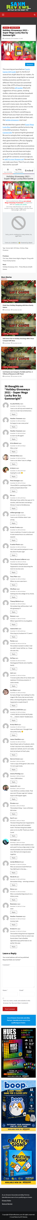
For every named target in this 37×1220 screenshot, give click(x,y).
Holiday (22, 248)
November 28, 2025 (17, 310)
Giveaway (6, 27)
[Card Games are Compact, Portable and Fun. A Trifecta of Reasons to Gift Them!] (18, 358)
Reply (13, 414)
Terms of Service (7, 1204)
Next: (17, 267)
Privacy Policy (6, 1200)
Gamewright (7, 132)
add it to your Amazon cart (14, 159)
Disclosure (30, 64)
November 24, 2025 (17, 376)
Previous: (18, 258)
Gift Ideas (16, 248)
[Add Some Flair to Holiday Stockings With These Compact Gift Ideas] (18, 325)
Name (5, 990)
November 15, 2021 (18, 38)
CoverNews (14, 1217)
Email (21, 990)
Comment (6, 965)
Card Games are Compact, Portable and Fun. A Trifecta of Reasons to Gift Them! (18, 373)
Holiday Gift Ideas (14, 27)
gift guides (19, 88)
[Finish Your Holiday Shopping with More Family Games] (18, 291)
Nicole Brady (7, 38)
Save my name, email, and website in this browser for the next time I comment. (16, 1002)
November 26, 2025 (17, 343)
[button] (3, 14)
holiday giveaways (12, 120)
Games (5, 300)
